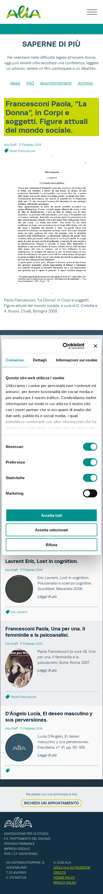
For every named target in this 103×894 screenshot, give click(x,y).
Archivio (85, 83)
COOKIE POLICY (64, 877)
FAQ (30, 83)
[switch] (90, 462)
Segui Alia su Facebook (72, 867)
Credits (60, 872)
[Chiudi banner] (95, 346)
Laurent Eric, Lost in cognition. (41, 561)
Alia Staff (10, 145)
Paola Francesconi (22, 151)
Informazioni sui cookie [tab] (76, 360)
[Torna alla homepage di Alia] (23, 11)
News (15, 83)
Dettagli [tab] (40, 360)
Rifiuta (51, 544)
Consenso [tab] (15, 360)
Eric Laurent (19, 612)
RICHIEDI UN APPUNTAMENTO (51, 803)
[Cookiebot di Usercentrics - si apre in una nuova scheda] (63, 346)
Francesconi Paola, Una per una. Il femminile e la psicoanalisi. (45, 632)
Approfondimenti (56, 83)
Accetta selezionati (51, 530)
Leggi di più (47, 596)
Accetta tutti (51, 515)
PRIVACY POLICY (65, 882)
